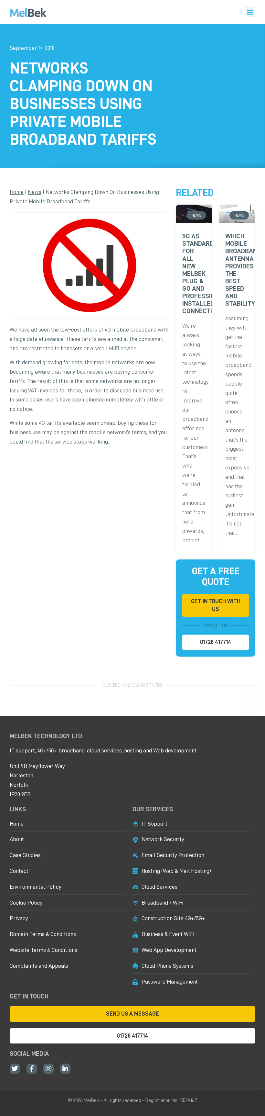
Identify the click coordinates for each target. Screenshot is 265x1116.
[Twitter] (15, 1069)
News (34, 192)
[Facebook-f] (31, 1069)
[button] (250, 11)
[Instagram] (48, 1069)
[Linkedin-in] (65, 1069)
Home (17, 192)
